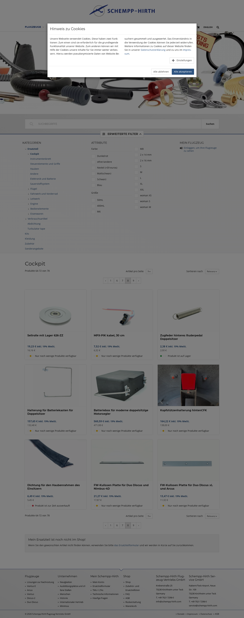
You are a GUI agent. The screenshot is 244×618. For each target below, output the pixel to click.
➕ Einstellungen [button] (182, 60)
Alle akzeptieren (183, 71)
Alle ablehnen (161, 71)
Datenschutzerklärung (153, 49)
